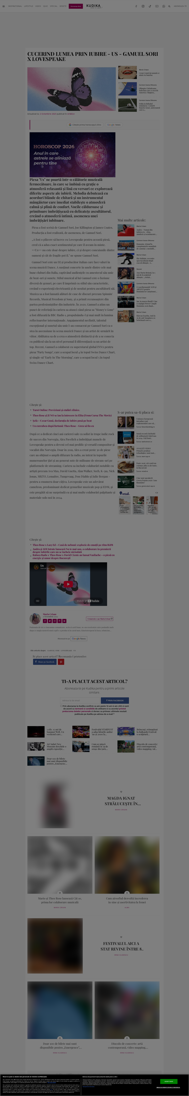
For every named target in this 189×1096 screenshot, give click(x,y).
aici (51, 1089)
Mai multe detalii (52, 1082)
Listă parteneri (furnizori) (88, 1086)
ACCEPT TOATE (169, 1081)
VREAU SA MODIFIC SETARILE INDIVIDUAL (168, 1087)
